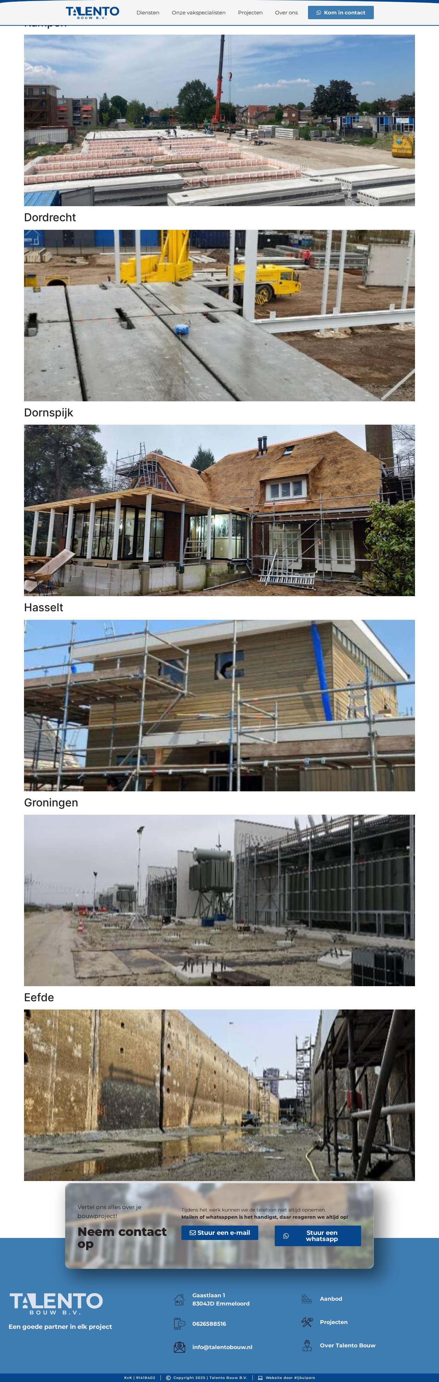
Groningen (51, 802)
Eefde (39, 997)
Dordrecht (50, 217)
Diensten (148, 12)
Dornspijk (48, 412)
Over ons (286, 12)
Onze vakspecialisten (199, 12)
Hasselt (43, 607)
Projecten (250, 12)
